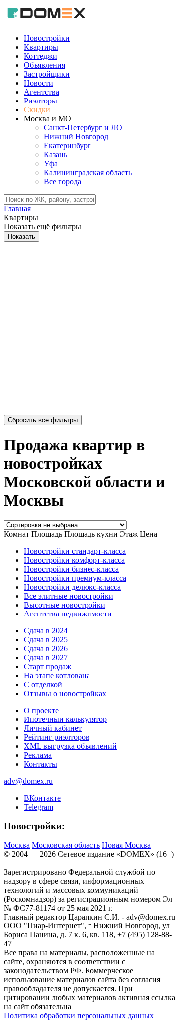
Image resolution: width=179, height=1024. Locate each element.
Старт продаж (47, 666)
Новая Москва (126, 845)
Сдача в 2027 (46, 657)
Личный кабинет (53, 728)
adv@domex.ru (28, 781)
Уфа (51, 163)
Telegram (38, 807)
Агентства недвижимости (68, 614)
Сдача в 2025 (46, 639)
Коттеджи (40, 56)
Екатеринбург (67, 145)
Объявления (44, 65)
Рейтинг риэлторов (57, 737)
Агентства (41, 92)
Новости (38, 83)
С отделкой (43, 684)
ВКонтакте (42, 798)
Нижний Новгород (76, 136)
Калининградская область (88, 172)
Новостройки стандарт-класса (75, 551)
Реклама (38, 755)
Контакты (40, 764)
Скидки (37, 109)
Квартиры (41, 47)
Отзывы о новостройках (65, 693)
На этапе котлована (57, 675)
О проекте (41, 710)
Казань (55, 154)
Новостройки (47, 38)
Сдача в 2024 (46, 630)
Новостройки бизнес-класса (71, 569)
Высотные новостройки (64, 605)
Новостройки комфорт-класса (74, 560)
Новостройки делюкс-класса (72, 587)
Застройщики (47, 74)
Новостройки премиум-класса (75, 578)
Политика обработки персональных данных (79, 1015)
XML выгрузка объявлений (70, 746)
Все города (62, 181)
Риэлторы (40, 101)
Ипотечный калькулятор (65, 719)
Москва (17, 845)
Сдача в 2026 (46, 648)
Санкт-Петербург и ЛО (83, 127)
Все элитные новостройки (68, 596)
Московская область (66, 845)
